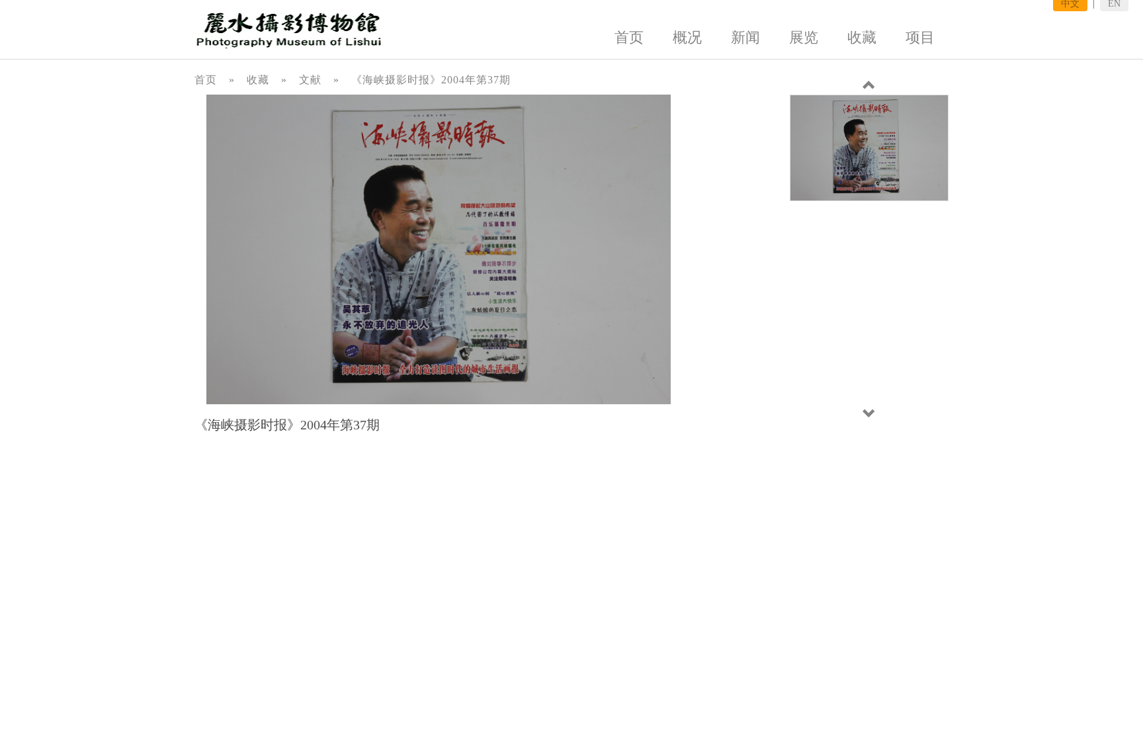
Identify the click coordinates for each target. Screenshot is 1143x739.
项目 (920, 37)
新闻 (745, 37)
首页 (629, 37)
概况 (687, 37)
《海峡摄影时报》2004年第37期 (431, 79)
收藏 (861, 37)
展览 (803, 37)
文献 (310, 79)
